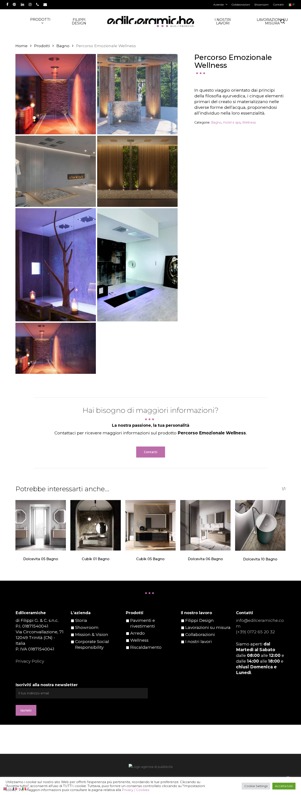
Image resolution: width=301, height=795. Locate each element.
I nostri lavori (198, 641)
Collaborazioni (200, 634)
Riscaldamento (146, 647)
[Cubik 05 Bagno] (150, 525)
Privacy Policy (30, 661)
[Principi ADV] (150, 768)
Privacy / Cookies (135, 790)
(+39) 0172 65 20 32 (255, 631)
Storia (81, 620)
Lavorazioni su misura (207, 627)
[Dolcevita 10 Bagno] (260, 525)
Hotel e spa (232, 122)
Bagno (62, 45)
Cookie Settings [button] (256, 786)
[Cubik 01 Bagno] (95, 525)
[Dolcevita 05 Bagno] (40, 525)
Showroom (86, 627)
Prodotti (42, 45)
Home (21, 45)
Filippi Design (199, 620)
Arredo (137, 633)
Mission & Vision (91, 634)
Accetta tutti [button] (284, 786)
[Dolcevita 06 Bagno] (205, 525)
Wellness (249, 122)
